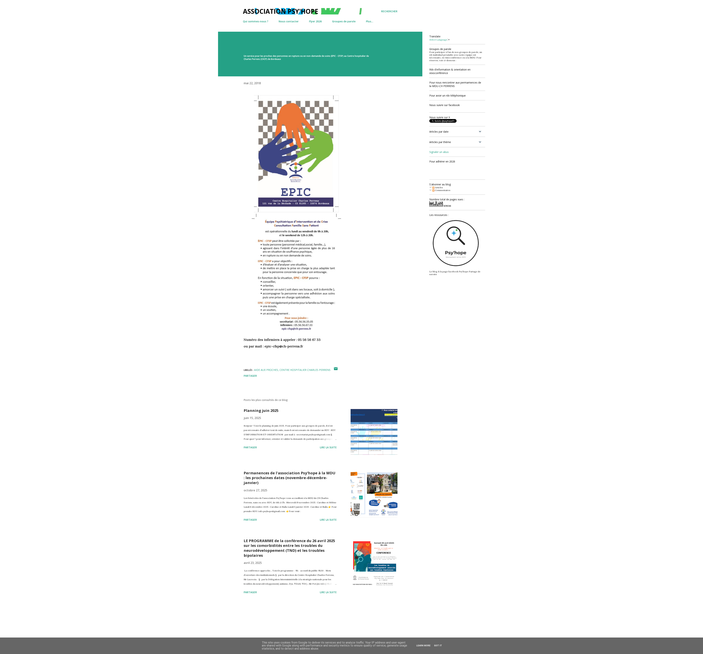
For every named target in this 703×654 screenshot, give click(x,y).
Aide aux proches (266, 370)
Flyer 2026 (315, 21)
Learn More (423, 645)
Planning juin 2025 (261, 410)
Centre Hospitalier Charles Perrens (305, 370)
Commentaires (442, 190)
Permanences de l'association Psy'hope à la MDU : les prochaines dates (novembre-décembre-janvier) (289, 477)
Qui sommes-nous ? (255, 21)
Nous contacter (289, 21)
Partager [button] (250, 375)
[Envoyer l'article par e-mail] (336, 370)
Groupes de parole (344, 21)
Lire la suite (328, 447)
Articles (438, 187)
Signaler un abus (439, 152)
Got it (438, 645)
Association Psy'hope (280, 11)
